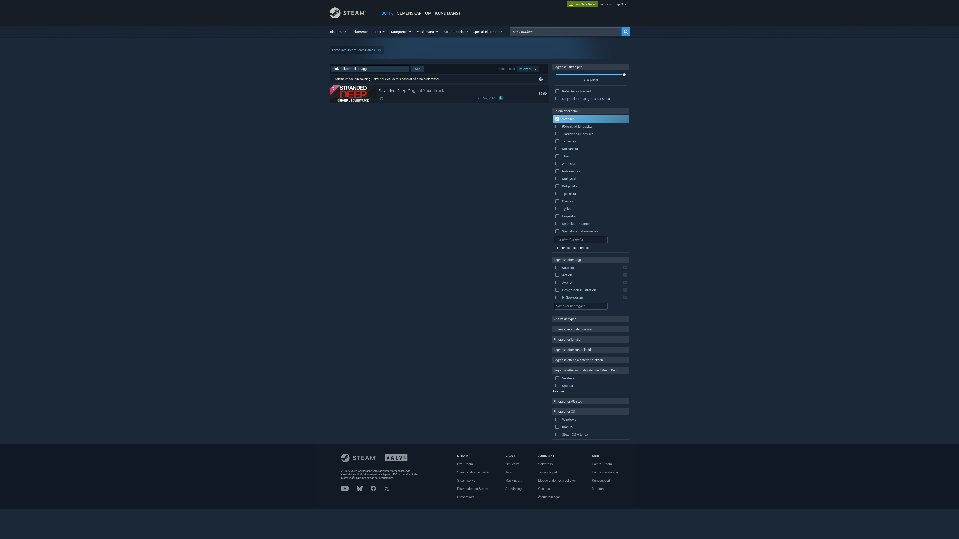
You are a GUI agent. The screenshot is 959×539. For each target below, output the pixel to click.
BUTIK (387, 13)
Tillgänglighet (547, 472)
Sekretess (545, 464)
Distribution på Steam (472, 489)
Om (428, 13)
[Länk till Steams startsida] (348, 17)
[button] (338, 31)
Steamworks (466, 480)
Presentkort (465, 497)
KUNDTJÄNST (448, 13)
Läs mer (558, 391)
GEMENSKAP (409, 13)
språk (620, 4)
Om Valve (512, 464)
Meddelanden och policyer (557, 480)
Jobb (508, 472)
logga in (605, 4)
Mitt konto (599, 489)
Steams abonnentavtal (473, 472)
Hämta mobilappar (605, 472)
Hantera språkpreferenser (573, 248)
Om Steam (465, 464)
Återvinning (513, 489)
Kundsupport (601, 480)
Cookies (544, 489)
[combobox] (566, 31)
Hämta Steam (602, 464)
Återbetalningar (549, 497)
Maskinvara (513, 480)
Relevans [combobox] (525, 69)
